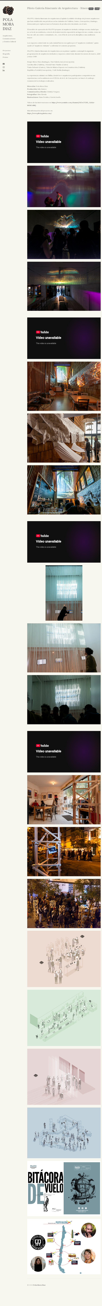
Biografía (6, 54)
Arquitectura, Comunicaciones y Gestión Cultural (9, 39)
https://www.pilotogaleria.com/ (39, 113)
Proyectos (6, 50)
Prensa (5, 57)
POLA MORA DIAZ (8, 24)
